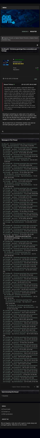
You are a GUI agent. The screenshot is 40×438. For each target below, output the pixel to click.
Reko (15, 149)
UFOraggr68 (17, 266)
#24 (35, 79)
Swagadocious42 (19, 270)
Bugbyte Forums (8, 38)
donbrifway (17, 326)
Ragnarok (26, 160)
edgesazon (17, 293)
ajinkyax (16, 342)
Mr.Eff (16, 153)
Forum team (6, 409)
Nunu (15, 316)
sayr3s (16, 319)
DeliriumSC (17, 330)
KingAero (17, 378)
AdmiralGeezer (14, 146)
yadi (15, 282)
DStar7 (16, 201)
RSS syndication (8, 414)
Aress (15, 218)
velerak (16, 172)
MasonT (16, 234)
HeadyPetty (17, 367)
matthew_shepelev (19, 333)
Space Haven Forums (21, 38)
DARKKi (16, 211)
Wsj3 (15, 356)
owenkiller (17, 289)
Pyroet (16, 204)
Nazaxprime (17, 259)
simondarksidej (18, 215)
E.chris (16, 349)
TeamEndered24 (19, 222)
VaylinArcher (27, 254)
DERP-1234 (17, 247)
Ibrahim (16, 275)
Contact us (6, 411)
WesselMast (17, 227)
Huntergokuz (18, 374)
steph (15, 208)
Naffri (15, 243)
